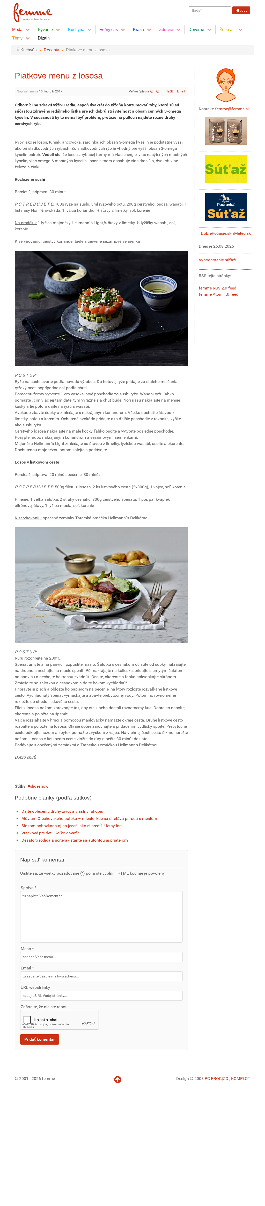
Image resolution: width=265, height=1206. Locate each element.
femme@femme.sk (232, 108)
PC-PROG (213, 1078)
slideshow (39, 786)
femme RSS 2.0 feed (217, 288)
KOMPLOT (240, 1078)
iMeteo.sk (242, 233)
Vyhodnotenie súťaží (217, 259)
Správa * (28, 887)
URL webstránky (35, 987)
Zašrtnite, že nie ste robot (44, 1006)
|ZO (225, 1078)
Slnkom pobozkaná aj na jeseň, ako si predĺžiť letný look (72, 825)
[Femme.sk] (38, 11)
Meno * (27, 948)
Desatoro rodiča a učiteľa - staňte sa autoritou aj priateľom (74, 840)
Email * (27, 968)
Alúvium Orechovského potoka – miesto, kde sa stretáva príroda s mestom (89, 818)
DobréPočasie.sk (216, 233)
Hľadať (241, 10)
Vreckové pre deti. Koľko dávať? (50, 833)
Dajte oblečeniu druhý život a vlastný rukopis (62, 811)
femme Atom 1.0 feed (218, 294)
